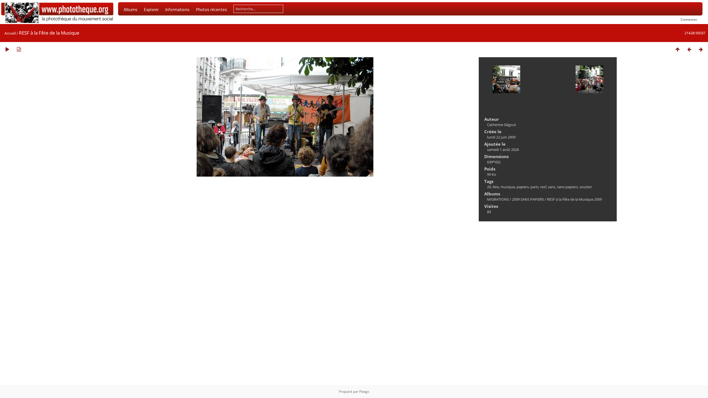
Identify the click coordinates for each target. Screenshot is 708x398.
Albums (130, 9)
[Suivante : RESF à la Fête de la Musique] (701, 49)
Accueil (10, 33)
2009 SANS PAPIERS (528, 199)
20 (489, 186)
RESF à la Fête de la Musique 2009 (574, 199)
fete (496, 186)
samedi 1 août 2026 (503, 149)
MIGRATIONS (498, 199)
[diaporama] (7, 49)
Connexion (689, 19)
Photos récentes (211, 9)
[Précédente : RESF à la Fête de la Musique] (689, 49)
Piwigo (364, 391)
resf (543, 186)
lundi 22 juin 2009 (501, 137)
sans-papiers (567, 186)
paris (534, 186)
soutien (585, 186)
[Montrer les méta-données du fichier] (19, 49)
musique (508, 186)
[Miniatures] (677, 49)
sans (551, 186)
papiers (523, 186)
